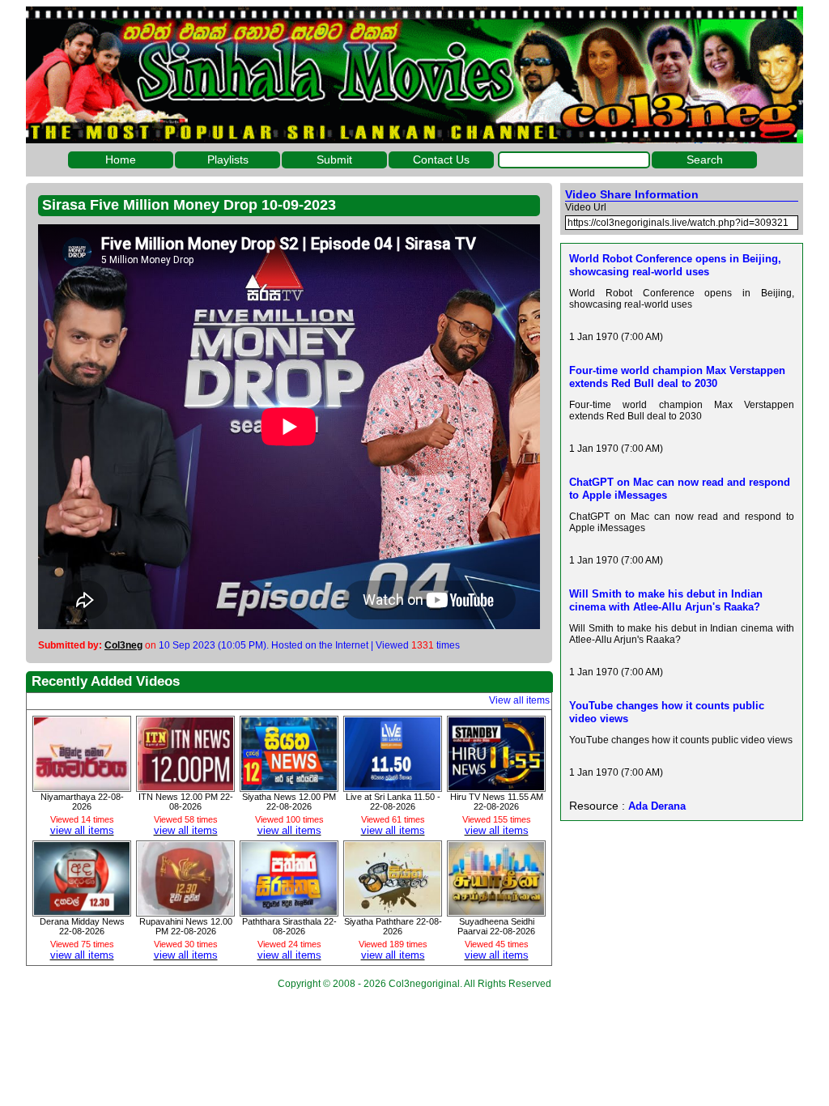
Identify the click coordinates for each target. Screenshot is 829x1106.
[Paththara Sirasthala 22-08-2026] (289, 910)
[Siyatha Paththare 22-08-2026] (392, 910)
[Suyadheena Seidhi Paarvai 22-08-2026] (496, 910)
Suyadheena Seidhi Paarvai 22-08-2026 (496, 926)
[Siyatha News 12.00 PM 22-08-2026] (289, 786)
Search (705, 159)
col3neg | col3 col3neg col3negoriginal (414, 74)
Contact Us (441, 159)
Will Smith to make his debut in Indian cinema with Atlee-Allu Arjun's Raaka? (666, 600)
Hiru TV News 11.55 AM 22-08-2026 (496, 801)
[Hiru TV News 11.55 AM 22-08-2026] (496, 786)
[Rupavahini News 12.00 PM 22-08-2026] (185, 910)
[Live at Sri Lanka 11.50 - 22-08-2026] (392, 786)
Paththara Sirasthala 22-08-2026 (289, 926)
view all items (82, 830)
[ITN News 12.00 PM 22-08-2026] (185, 786)
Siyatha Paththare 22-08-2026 (393, 926)
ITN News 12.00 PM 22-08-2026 (185, 801)
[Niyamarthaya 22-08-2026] (82, 786)
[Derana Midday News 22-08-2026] (82, 910)
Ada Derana (657, 806)
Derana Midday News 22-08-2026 (82, 926)
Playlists (228, 159)
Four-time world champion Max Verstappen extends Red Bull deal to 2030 (677, 376)
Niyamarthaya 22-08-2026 (82, 801)
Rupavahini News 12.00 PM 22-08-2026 (185, 926)
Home (120, 159)
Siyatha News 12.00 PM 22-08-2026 (289, 801)
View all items (519, 700)
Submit (334, 159)
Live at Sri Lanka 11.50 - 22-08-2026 (393, 801)
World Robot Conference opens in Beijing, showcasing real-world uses (675, 265)
